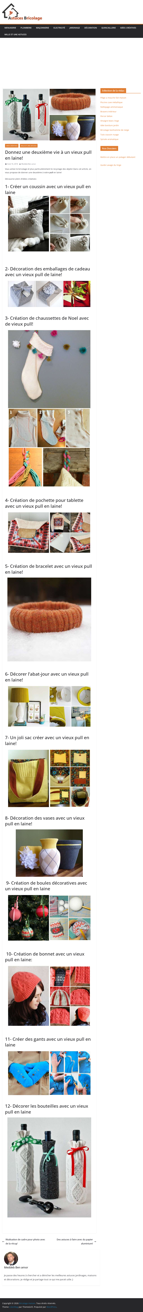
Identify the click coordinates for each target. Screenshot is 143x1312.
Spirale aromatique (109, 139)
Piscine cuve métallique (111, 102)
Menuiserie (10, 27)
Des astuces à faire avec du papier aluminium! (75, 1241)
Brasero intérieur (108, 111)
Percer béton (106, 116)
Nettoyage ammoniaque (111, 107)
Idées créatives (128, 27)
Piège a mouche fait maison (113, 97)
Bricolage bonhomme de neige (114, 130)
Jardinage (75, 27)
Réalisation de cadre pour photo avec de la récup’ (25, 1241)
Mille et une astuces (15, 34)
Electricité (59, 27)
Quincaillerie (108, 27)
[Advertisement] (71, 67)
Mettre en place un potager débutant (117, 157)
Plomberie (26, 27)
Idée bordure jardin (109, 125)
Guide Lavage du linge (110, 165)
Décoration (90, 27)
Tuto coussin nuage (109, 134)
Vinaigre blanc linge (109, 120)
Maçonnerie (42, 27)
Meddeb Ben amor (28, 164)
